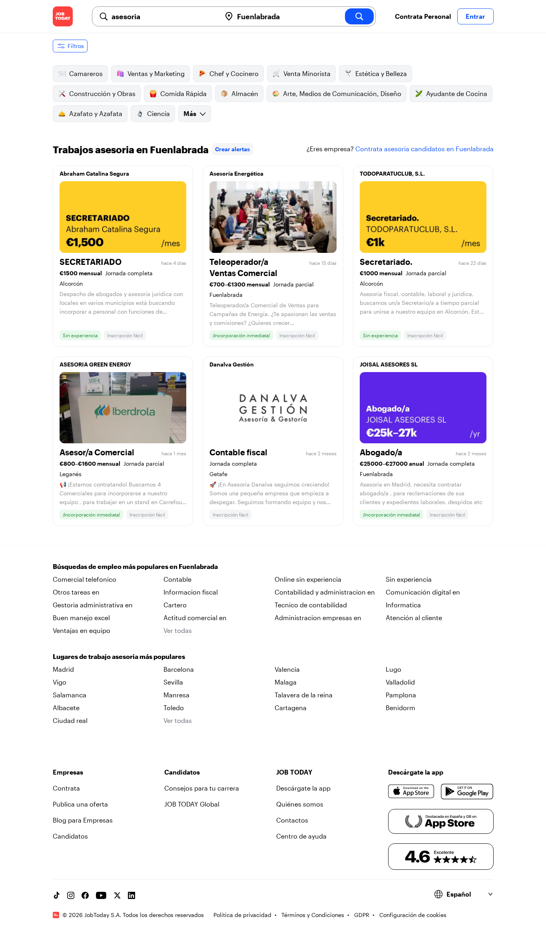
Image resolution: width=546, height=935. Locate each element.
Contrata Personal (423, 16)
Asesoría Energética (236, 173)
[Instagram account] (70, 895)
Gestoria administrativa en (93, 605)
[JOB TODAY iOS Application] (411, 791)
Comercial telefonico (84, 579)
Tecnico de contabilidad (311, 605)
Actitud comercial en (195, 617)
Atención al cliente (414, 617)
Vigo (59, 682)
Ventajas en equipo (81, 630)
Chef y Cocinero (234, 73)
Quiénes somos (299, 804)
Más (189, 113)
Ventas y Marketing (156, 73)
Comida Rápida (183, 93)
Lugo (393, 669)
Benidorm (400, 707)
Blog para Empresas (83, 820)
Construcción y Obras (102, 93)
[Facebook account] (85, 895)
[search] (359, 16)
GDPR (361, 914)
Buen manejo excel (81, 617)
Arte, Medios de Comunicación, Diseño (342, 93)
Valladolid (400, 682)
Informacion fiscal (190, 592)
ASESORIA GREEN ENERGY (95, 364)
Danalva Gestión (231, 364)
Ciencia (158, 113)
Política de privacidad (242, 914)
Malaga (286, 682)
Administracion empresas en (318, 617)
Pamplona (401, 695)
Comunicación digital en (423, 592)
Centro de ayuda (301, 836)
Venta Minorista (307, 73)
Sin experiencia (409, 579)
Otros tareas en (76, 592)
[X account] (117, 895)
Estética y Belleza (381, 73)
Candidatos (70, 836)
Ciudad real (70, 720)
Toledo (173, 707)
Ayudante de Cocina (456, 93)
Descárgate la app (303, 788)
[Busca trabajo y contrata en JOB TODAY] (63, 16)
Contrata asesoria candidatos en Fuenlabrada (424, 148)
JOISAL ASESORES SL (389, 364)
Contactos (292, 820)
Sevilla (173, 682)
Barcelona (178, 669)
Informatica (403, 605)
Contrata (66, 788)
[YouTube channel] (101, 895)
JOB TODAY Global (191, 804)
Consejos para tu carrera (201, 788)
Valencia (287, 669)
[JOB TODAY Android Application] (467, 791)
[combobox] (163, 16)
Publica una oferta (80, 804)
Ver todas (177, 630)
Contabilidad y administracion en (325, 592)
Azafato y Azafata (95, 113)
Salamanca (69, 695)
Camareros (86, 73)
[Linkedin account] (131, 895)
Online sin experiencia (308, 579)
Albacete (66, 707)
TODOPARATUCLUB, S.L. (392, 173)
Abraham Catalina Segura (94, 173)
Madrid (63, 669)
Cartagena (291, 707)
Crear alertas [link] (232, 149)
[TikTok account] (56, 895)
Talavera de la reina (304, 695)
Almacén (244, 93)
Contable (177, 579)
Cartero (175, 605)
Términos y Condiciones (312, 914)
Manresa (176, 695)
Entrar (475, 16)
